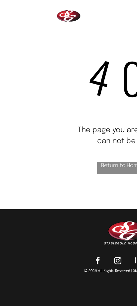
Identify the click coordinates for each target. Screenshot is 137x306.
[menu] (127, 10)
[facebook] (97, 261)
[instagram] (117, 261)
